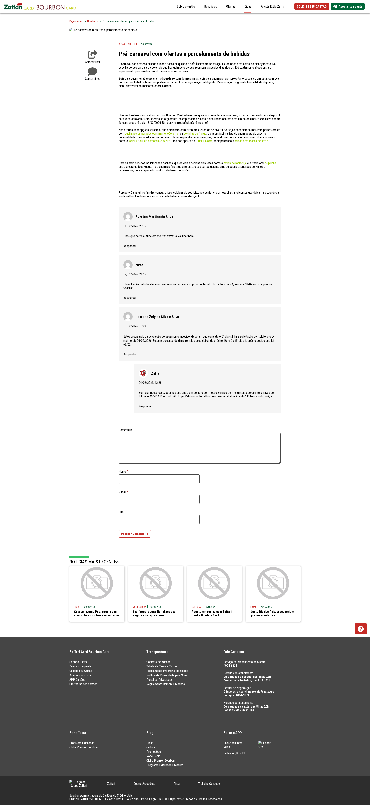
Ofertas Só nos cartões (83, 684)
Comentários (92, 78)
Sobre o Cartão (78, 662)
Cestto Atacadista (144, 784)
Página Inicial (75, 21)
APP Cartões (77, 679)
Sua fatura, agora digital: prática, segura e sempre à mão (154, 613)
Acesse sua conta (80, 675)
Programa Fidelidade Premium (164, 765)
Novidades (92, 21)
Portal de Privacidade (159, 679)
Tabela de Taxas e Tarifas (161, 666)
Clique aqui (230, 743)
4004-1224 (230, 665)
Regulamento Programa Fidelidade (167, 671)
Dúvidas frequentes (81, 666)
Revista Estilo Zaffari (272, 6)
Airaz (177, 784)
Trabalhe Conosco (209, 784)
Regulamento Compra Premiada (165, 684)
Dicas (247, 6)
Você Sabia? (153, 756)
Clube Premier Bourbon (83, 747)
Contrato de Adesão (158, 662)
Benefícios (210, 6)
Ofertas (230, 6)
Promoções (153, 752)
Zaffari (111, 784)
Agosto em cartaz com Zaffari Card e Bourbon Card (212, 613)
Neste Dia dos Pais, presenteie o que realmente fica (272, 613)
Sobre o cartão (186, 6)
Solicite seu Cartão (80, 671)
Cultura (132, 44)
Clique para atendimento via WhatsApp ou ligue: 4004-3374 (249, 693)
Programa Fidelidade (81, 743)
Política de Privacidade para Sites (166, 675)
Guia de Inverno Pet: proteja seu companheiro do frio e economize (96, 613)
